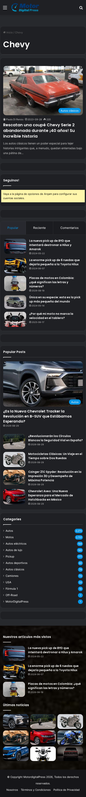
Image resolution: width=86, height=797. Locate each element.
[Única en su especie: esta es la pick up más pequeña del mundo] (15, 302)
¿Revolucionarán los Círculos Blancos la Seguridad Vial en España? (55, 438)
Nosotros (12, 789)
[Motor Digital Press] (26, 7)
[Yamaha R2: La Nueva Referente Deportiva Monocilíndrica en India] (70, 737)
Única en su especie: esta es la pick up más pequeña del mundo (54, 299)
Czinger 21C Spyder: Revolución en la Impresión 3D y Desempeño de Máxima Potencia (54, 476)
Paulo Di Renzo (14, 119)
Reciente (39, 228)
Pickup (10, 556)
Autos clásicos (15, 569)
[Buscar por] (81, 8)
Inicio (9, 32)
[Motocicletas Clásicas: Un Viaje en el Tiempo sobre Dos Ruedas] (14, 459)
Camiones (12, 575)
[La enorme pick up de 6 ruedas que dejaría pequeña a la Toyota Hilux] (15, 265)
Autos (9, 530)
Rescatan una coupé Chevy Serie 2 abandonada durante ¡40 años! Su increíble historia (39, 130)
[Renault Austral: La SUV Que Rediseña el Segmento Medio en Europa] (16, 754)
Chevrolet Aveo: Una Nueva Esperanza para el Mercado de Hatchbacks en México (50, 495)
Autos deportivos (16, 563)
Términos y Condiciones (36, 789)
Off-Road (11, 595)
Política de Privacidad (66, 789)
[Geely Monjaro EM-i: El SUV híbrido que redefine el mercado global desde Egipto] (70, 754)
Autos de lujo (14, 550)
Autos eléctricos (16, 543)
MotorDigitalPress (17, 601)
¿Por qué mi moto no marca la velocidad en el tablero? (51, 316)
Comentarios (69, 228)
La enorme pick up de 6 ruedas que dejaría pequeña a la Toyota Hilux (54, 262)
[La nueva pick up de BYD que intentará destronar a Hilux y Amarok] (15, 246)
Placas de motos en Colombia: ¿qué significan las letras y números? (51, 282)
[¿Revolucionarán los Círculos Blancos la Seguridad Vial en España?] (14, 441)
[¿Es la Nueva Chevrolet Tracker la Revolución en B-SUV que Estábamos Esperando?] (16, 721)
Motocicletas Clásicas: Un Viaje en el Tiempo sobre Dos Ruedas (55, 456)
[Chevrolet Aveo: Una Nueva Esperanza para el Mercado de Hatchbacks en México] (14, 496)
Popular (12, 228)
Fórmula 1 (12, 588)
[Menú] (5, 8)
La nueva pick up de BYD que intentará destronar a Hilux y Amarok (50, 245)
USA (8, 582)
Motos (10, 537)
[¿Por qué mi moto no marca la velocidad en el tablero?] (15, 319)
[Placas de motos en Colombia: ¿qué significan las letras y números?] (15, 283)
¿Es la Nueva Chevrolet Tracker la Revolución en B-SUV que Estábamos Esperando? (37, 416)
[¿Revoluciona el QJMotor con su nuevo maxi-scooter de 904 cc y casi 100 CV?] (43, 754)
